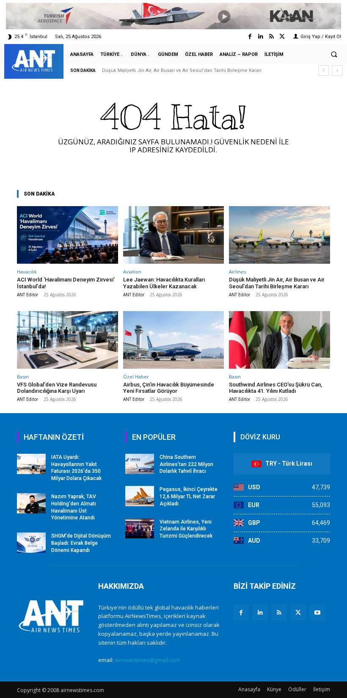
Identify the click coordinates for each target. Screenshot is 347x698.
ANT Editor (27, 295)
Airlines (237, 271)
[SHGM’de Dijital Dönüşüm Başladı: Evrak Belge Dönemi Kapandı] (31, 542)
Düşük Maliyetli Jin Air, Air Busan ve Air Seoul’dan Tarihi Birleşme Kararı (182, 70)
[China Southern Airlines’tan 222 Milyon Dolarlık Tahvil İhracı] (139, 464)
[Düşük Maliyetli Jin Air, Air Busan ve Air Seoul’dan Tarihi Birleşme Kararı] (279, 235)
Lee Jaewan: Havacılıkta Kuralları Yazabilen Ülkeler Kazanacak (164, 283)
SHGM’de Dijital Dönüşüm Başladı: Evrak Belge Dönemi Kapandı (81, 543)
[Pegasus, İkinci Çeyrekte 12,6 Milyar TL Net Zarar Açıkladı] (139, 496)
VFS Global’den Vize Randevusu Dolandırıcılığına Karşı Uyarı (56, 388)
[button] (334, 54)
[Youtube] (317, 612)
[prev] (323, 70)
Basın (23, 376)
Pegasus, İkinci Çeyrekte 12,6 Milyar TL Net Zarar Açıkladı (189, 496)
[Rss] (271, 36)
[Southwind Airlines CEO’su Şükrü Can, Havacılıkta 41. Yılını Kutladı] (279, 340)
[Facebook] (250, 36)
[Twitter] (282, 36)
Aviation (132, 271)
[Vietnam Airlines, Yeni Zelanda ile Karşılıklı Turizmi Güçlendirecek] (139, 529)
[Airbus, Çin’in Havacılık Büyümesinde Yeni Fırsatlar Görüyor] (173, 340)
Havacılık (27, 271)
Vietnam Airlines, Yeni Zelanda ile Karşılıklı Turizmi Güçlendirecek (186, 529)
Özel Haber (136, 376)
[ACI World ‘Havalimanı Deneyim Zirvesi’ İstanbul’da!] (67, 235)
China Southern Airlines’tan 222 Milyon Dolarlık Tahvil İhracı (186, 464)
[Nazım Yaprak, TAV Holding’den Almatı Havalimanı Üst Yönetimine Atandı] (31, 503)
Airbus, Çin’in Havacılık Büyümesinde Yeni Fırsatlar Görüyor (168, 388)
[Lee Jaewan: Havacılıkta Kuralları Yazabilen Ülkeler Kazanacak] (173, 235)
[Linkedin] (260, 36)
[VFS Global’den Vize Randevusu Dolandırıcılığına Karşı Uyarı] (67, 340)
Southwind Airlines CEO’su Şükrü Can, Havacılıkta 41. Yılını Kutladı (275, 388)
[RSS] (279, 612)
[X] (298, 612)
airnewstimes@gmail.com (147, 660)
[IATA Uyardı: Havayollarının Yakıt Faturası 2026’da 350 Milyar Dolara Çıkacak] (31, 464)
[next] (337, 70)
